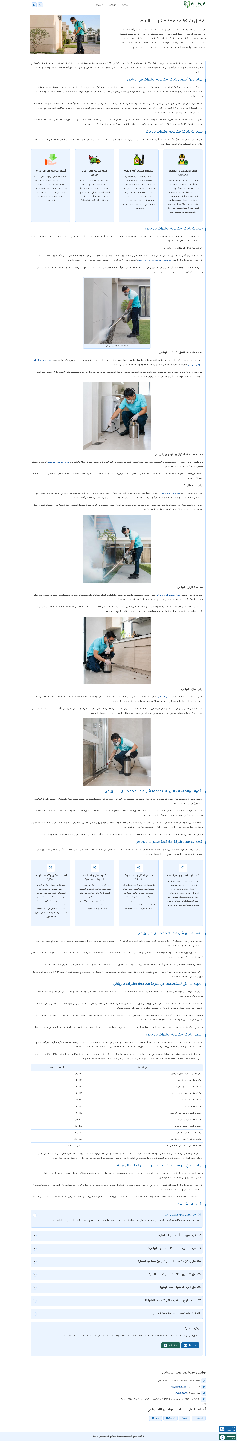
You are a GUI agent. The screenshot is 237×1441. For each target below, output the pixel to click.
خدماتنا (125, 5)
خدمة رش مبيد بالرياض (169, 493)
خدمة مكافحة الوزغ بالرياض (168, 595)
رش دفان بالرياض (166, 697)
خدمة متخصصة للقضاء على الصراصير (156, 260)
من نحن (112, 5)
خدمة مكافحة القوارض (58, 462)
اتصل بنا (99, 5)
